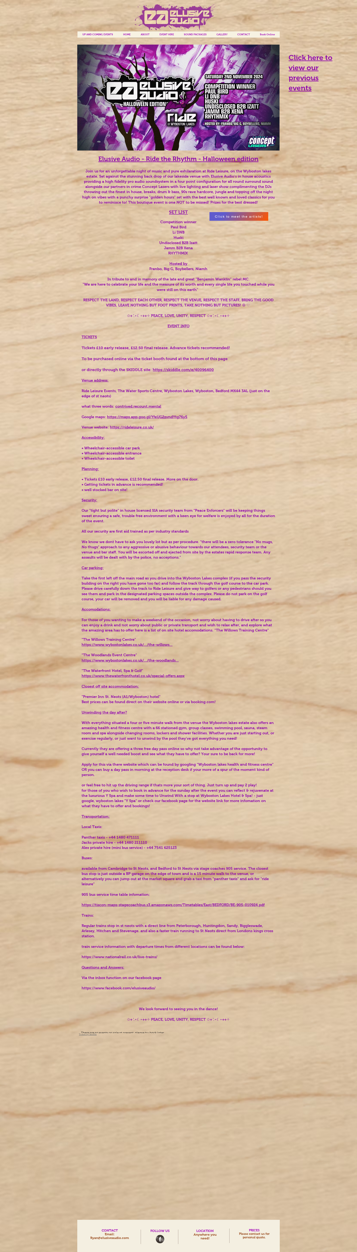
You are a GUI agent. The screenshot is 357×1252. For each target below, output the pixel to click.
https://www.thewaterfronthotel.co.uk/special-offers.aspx (133, 676)
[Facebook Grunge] (160, 1239)
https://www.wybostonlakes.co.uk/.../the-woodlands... (130, 660)
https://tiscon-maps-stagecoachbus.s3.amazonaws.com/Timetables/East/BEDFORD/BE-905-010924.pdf (173, 905)
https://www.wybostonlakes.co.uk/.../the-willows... (127, 645)
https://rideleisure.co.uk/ (132, 427)
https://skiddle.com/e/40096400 (183, 370)
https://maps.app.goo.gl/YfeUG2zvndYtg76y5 (147, 417)
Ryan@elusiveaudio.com (109, 1238)
